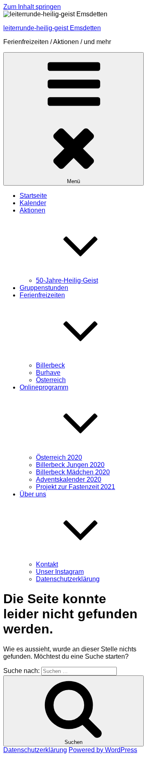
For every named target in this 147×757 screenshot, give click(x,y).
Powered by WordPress (103, 749)
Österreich (51, 379)
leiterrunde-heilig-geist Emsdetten (52, 27)
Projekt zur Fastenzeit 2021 (75, 486)
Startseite (33, 195)
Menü (73, 181)
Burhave (48, 372)
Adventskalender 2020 (68, 479)
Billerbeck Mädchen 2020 (73, 472)
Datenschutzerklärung (68, 578)
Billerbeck (50, 365)
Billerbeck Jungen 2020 (70, 464)
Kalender (33, 202)
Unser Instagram (60, 571)
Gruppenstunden (44, 287)
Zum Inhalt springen (32, 6)
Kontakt (47, 564)
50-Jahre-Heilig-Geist (67, 280)
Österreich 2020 (59, 457)
